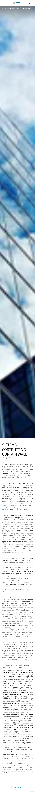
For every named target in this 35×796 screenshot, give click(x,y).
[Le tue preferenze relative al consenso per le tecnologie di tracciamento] (32, 793)
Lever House (7, 505)
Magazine (5, 8)
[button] (3, 3)
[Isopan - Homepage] (17, 3)
